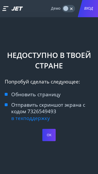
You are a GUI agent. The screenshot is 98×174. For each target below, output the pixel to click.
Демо (55, 8)
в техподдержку (30, 118)
